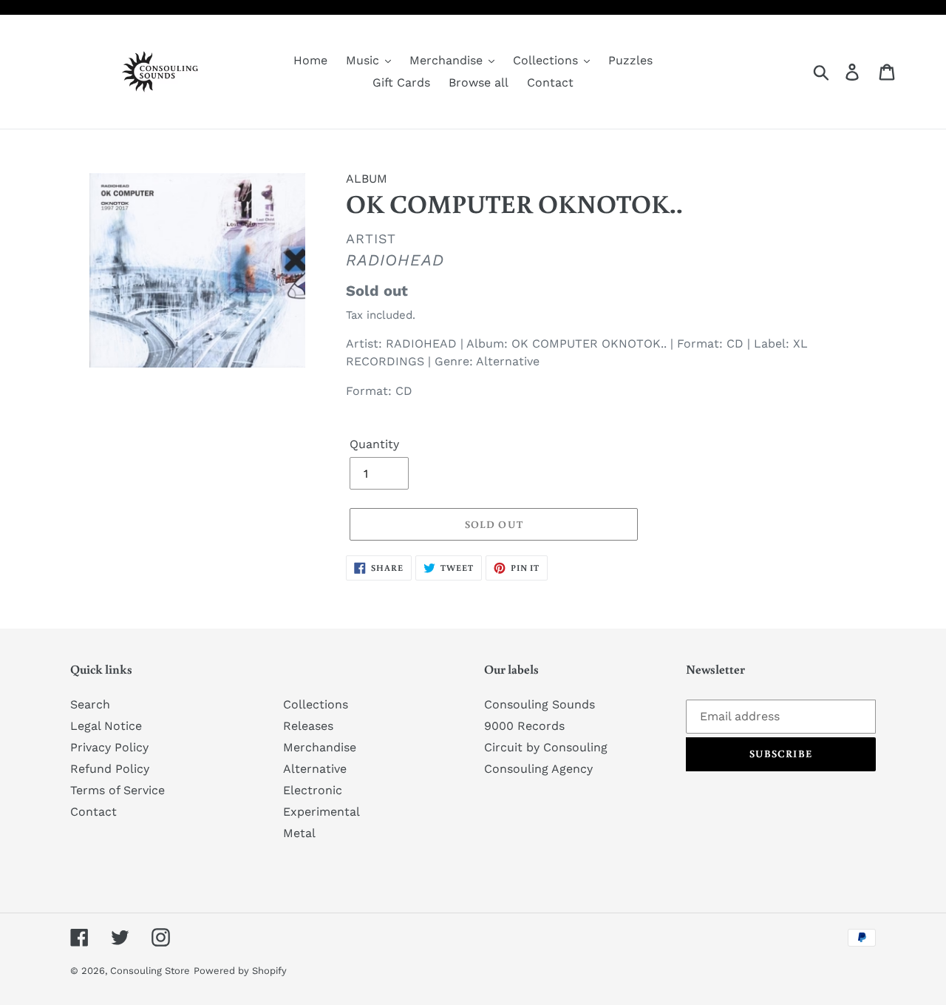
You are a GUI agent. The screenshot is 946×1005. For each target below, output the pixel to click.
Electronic (312, 790)
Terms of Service (117, 790)
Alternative (315, 769)
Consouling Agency (538, 769)
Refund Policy (109, 769)
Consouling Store (150, 970)
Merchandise (319, 747)
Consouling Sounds (539, 704)
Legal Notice (106, 726)
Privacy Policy (109, 747)
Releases (308, 726)
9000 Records (524, 726)
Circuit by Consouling (546, 747)
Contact (93, 812)
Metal (299, 833)
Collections (315, 704)
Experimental (321, 812)
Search (90, 704)
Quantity (374, 444)
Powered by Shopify (240, 970)
